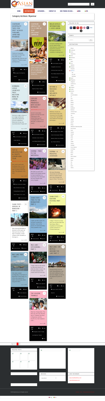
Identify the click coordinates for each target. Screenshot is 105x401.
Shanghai (61, 138)
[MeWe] (91, 27)
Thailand (15, 76)
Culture (57, 289)
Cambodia (34, 137)
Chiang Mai (53, 66)
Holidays (24, 184)
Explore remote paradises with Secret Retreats (35, 102)
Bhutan (16, 184)
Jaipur (58, 134)
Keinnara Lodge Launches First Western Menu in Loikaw (16, 92)
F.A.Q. (81, 392)
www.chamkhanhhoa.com (75, 377)
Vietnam (56, 77)
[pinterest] (77, 27)
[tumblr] (87, 27)
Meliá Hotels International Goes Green (55, 26)
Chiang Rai (36, 331)
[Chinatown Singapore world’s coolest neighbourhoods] (24, 356)
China (59, 131)
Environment (58, 66)
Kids (20, 72)
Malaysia (55, 73)
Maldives (61, 134)
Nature (56, 138)
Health (61, 131)
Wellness (58, 141)
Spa (51, 141)
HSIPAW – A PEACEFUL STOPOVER (54, 154)
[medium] (81, 30)
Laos (33, 141)
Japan (18, 72)
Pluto (44, 338)
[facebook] (71, 27)
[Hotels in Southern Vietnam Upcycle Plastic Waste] (32, 356)
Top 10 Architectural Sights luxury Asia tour (17, 154)
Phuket (62, 73)
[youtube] (81, 27)
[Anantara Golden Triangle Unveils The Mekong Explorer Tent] (16, 364)
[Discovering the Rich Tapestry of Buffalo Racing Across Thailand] (32, 364)
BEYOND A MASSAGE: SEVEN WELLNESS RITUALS (53, 91)
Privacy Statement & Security (88, 392)
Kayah (25, 136)
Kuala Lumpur (58, 70)
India (52, 134)
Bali (61, 63)
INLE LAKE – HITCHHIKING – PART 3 (36, 247)
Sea (59, 138)
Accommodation (37, 85)
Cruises (38, 137)
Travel (24, 194)
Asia (15, 72)
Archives (78, 392)
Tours (21, 194)
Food (23, 136)
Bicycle (53, 289)
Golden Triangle (41, 331)
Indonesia (53, 70)
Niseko (37, 88)
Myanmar (23, 72)
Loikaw (15, 140)
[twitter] (74, 27)
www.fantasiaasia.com (74, 380)
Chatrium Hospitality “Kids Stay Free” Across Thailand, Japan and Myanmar (17, 30)
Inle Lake (55, 134)
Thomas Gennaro (23, 79)
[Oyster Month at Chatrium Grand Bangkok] (16, 356)
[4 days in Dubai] (24, 364)
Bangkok (56, 131)
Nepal (22, 191)
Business (42, 134)
